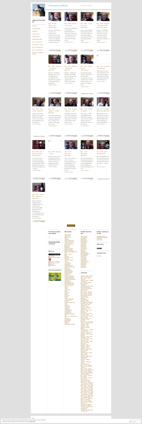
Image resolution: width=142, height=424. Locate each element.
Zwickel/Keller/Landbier (70, 324)
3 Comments (74, 178)
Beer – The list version (37, 42)
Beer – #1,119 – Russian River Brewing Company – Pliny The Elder (86, 295)
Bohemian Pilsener (69, 257)
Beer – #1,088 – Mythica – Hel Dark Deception (52, 25)
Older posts (71, 225)
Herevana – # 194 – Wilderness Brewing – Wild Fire (85, 327)
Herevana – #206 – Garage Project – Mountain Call (87, 276)
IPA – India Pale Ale (69, 285)
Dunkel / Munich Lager (70, 266)
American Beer (84, 236)
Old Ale (66, 293)
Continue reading (69, 42)
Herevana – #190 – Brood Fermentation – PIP (86, 337)
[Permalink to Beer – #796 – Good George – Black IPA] (38, 102)
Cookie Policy (32, 421)
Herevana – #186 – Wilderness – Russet (85, 347)
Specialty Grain (68, 312)
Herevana (34, 26)
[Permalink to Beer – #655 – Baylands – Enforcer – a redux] (71, 102)
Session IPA (67, 308)
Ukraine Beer (84, 266)
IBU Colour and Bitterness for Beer (38, 53)
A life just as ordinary (58, 5)
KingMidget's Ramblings (102, 237)
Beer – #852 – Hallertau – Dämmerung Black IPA (71, 68)
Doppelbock (67, 264)
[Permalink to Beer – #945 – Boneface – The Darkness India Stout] (54, 59)
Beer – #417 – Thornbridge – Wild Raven (84, 153)
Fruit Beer (67, 274)
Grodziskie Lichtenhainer (70, 279)
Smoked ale (67, 309)
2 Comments (42, 136)
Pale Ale (66, 294)
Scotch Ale (67, 307)
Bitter (66, 255)
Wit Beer (66, 323)
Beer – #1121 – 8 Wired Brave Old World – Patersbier (86, 284)
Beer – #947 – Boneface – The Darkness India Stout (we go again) (103, 25)
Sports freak (99, 239)
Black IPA (67, 256)
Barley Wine (67, 246)
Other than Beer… (36, 36)
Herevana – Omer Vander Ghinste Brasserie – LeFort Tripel (86, 357)
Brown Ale (67, 258)
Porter (66, 297)
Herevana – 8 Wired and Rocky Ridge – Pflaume (86, 405)
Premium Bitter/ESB (69, 299)
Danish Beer (83, 243)
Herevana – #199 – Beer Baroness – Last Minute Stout (86, 311)
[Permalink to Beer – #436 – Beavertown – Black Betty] (71, 145)
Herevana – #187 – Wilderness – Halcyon (85, 345)
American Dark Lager (69, 241)
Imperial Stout (68, 281)
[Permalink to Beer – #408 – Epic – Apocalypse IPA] (103, 145)
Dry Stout (67, 268)
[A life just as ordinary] (38, 16)
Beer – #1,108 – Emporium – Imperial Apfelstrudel (87, 397)
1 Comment (90, 93)
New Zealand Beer (85, 253)
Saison (66, 304)
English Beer (83, 245)
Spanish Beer (84, 262)
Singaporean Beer (85, 261)
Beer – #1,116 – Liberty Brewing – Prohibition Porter (87, 369)
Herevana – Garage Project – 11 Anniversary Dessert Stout (87, 407)
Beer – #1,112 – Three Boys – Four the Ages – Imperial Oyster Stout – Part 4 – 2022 (87, 383)
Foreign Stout (68, 273)
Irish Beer (83, 250)
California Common (69, 260)
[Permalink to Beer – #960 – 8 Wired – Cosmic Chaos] (71, 17)
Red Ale (66, 301)
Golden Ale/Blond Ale (69, 278)
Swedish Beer (84, 264)
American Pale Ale (69, 242)
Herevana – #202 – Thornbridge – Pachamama (87, 301)
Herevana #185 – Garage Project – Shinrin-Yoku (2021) (86, 350)
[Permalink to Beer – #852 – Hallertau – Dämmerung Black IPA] (71, 59)
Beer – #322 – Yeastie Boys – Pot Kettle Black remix (38, 196)
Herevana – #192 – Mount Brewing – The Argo (86, 332)
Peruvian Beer (84, 256)
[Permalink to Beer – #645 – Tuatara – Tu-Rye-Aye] (87, 102)
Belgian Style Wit (68, 249)
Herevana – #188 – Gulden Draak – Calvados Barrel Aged (87, 342)
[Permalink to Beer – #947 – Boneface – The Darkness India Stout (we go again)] (103, 17)
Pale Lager (67, 295)
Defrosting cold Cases (102, 236)
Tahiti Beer (83, 265)
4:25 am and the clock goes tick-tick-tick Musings (87, 287)
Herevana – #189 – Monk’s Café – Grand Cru (87, 339)
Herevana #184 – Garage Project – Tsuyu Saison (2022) (86, 354)
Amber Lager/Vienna (69, 240)
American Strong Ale (69, 243)
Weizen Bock (67, 320)
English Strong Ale (69, 271)
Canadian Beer (84, 241)
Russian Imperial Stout (70, 302)
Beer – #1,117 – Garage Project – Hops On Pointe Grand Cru (86, 366)
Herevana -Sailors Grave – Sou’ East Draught (87, 374)
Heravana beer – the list (37, 44)
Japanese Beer (84, 252)
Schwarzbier (67, 305)
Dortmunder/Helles (69, 265)
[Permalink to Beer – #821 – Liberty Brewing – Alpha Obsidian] (87, 59)
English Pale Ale (68, 270)
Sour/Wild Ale (68, 311)
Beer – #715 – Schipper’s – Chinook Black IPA (54, 111)
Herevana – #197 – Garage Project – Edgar (87, 316)
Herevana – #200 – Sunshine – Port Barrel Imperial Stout (86, 308)
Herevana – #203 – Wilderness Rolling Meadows (85, 298)
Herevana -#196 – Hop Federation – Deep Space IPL (86, 319)
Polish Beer (83, 257)
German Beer (84, 248)
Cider (66, 261)
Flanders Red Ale (68, 272)
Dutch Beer (83, 244)
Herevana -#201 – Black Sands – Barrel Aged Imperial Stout (86, 304)
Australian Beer (84, 237)
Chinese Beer (84, 242)
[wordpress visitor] (99, 248)
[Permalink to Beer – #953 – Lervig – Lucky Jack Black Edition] (87, 17)
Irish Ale (66, 286)
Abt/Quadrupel (68, 237)
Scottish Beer (84, 260)
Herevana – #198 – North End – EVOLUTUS (86, 314)
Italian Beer (83, 251)
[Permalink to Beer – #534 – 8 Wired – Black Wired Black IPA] (103, 102)
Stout (66, 315)
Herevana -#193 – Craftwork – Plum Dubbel (87, 330)
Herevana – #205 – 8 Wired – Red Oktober (87, 281)
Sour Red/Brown (68, 310)
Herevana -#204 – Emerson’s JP (85, 290)
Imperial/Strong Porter (69, 284)
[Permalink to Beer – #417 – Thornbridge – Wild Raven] (87, 145)
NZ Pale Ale (67, 292)
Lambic (66, 288)
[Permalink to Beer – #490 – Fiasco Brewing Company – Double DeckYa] (38, 145)
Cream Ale (67, 262)
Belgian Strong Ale (69, 248)
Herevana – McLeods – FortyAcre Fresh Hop (86, 381)
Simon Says (99, 238)
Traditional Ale (68, 319)
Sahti (66, 303)
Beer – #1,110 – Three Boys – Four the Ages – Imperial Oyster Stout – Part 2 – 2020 (87, 390)
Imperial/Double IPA (69, 283)
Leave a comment (59, 50)
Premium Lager (68, 300)
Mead (66, 291)
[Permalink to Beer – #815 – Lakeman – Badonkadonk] (103, 59)
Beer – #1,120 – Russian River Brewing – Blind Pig (86, 292)
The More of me (35, 34)
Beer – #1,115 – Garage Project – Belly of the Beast (87, 371)
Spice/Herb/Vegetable (69, 313)
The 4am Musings (36, 28)
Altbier (66, 238)
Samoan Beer (84, 259)
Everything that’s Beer (37, 39)
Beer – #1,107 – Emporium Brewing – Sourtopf (87, 399)
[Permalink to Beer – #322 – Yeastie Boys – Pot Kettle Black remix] (38, 188)
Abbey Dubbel (68, 234)
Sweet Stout (67, 318)
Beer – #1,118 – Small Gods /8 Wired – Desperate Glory (87, 322)
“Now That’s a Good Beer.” (86, 288)
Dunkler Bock (68, 269)
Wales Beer (83, 267)
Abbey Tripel (67, 235)
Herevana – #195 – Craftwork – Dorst (85, 324)
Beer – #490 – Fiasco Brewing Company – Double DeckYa (37, 153)
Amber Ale (67, 239)
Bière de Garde (68, 254)
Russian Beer (84, 258)
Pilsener (66, 296)
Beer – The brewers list (37, 47)
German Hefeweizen (69, 276)
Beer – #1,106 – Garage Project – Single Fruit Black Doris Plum (87, 402)
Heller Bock (67, 280)
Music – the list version (37, 50)
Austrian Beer (84, 238)
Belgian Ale (67, 247)
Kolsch (66, 287)
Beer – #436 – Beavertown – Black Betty (68, 153)
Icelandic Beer (84, 249)
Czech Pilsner (68, 263)
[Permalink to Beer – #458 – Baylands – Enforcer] (54, 145)
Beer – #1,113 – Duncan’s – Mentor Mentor (87, 378)
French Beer (83, 246)
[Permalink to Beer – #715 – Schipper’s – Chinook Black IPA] (54, 102)
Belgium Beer (84, 239)
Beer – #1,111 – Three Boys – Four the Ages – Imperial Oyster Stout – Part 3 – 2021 (87, 387)
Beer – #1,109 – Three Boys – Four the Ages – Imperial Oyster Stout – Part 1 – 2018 (87, 394)
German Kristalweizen (69, 277)
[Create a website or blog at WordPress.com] (33, 418)
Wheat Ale (67, 322)
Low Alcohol (67, 289)
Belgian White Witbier (69, 250)
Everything (34, 31)
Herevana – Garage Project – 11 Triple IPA (87, 410)
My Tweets (99, 256)
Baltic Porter (67, 245)
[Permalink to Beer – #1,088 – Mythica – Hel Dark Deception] (54, 17)
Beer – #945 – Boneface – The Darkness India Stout (54, 68)
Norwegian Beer (84, 254)
